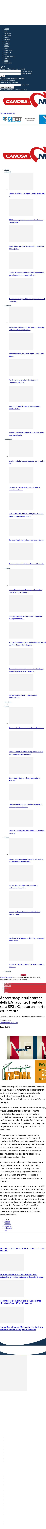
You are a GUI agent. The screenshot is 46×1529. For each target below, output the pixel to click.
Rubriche (8, 702)
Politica (7, 568)
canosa (7, 1221)
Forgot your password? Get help (12, 78)
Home (6, 170)
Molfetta (7, 52)
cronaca (7, 1224)
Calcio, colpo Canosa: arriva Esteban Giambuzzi (26, 728)
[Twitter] (21, 1030)
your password (26, 73)
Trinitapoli (8, 63)
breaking (7, 984)
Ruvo (6, 54)
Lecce (6, 48)
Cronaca (7, 306)
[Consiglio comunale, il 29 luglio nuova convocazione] (21, 690)
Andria (6, 29)
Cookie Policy (13, 1424)
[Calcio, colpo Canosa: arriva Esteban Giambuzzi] (21, 723)
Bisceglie (7, 37)
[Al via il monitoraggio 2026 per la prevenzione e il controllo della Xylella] (21, 294)
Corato (6, 43)
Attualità (7, 172)
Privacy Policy (4, 1424)
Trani (6, 61)
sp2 (5, 1230)
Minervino (8, 1228)
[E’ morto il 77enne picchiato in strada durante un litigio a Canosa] (21, 960)
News (6, 988)
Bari (5, 31)
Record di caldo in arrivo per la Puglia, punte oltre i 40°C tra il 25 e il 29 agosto (20, 1302)
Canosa (6, 41)
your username (26, 71)
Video (6, 837)
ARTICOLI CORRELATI (9, 1248)
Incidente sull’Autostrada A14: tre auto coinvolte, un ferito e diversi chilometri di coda (21, 1275)
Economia (8, 439)
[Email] (37, 1030)
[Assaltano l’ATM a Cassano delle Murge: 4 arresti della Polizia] (21, 933)
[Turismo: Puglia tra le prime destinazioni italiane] (21, 535)
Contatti (7, 971)
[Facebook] (13, 1030)
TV (5, 990)
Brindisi (7, 39)
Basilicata (7, 35)
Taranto (7, 58)
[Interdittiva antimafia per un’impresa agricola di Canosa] (21, 349)
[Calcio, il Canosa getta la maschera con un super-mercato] (21, 826)
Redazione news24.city (9, 1023)
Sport (6, 706)
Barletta (7, 33)
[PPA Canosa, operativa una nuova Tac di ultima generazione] (21, 215)
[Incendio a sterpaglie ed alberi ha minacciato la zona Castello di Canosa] (21, 428)
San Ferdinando (9, 56)
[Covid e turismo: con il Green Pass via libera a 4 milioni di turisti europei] (21, 559)
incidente (8, 1226)
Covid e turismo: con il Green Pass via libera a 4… (26, 564)
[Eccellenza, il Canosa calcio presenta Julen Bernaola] (21, 773)
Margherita (8, 50)
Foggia (6, 46)
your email (25, 85)
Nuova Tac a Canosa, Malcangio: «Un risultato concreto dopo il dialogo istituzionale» (21, 1328)
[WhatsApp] (29, 1030)
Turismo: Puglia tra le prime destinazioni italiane (26, 540)
